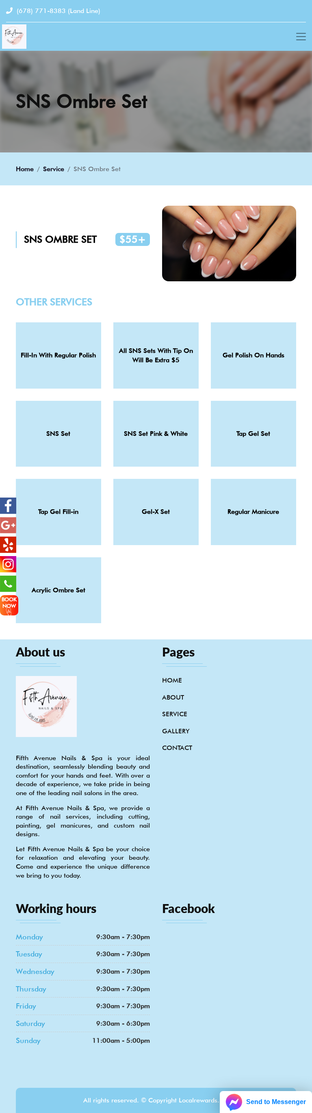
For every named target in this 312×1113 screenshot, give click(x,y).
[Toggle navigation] (301, 36)
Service (53, 169)
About (173, 697)
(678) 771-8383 (57, 11)
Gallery (175, 731)
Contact (177, 748)
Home (25, 169)
